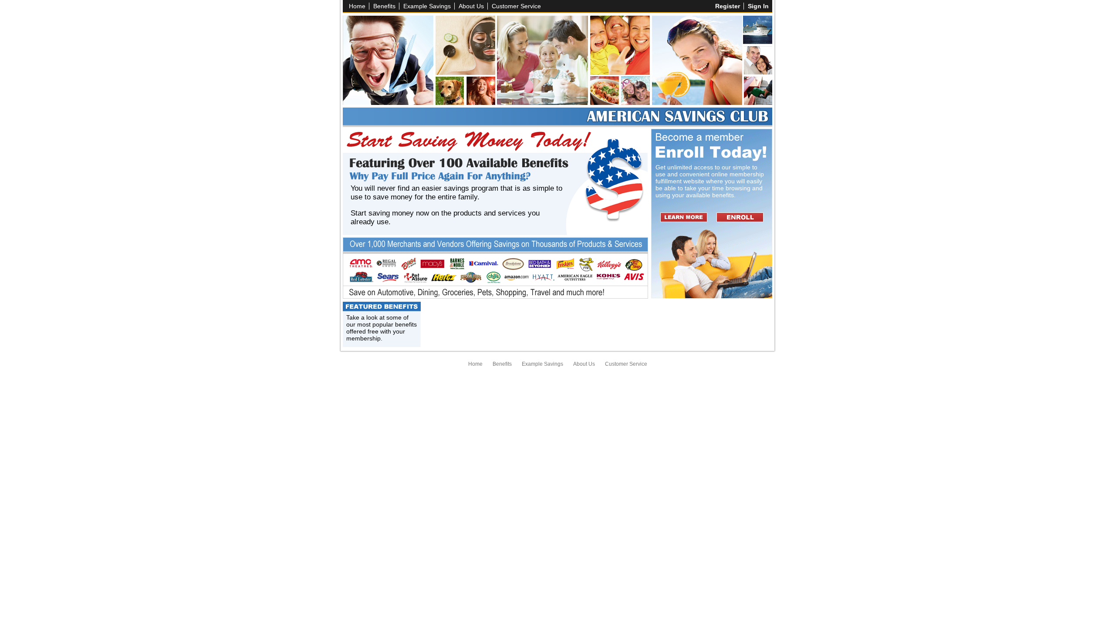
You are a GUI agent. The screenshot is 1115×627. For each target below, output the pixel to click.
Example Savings (427, 6)
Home (357, 6)
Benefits (384, 6)
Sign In (758, 6)
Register (727, 6)
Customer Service (516, 6)
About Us (471, 6)
